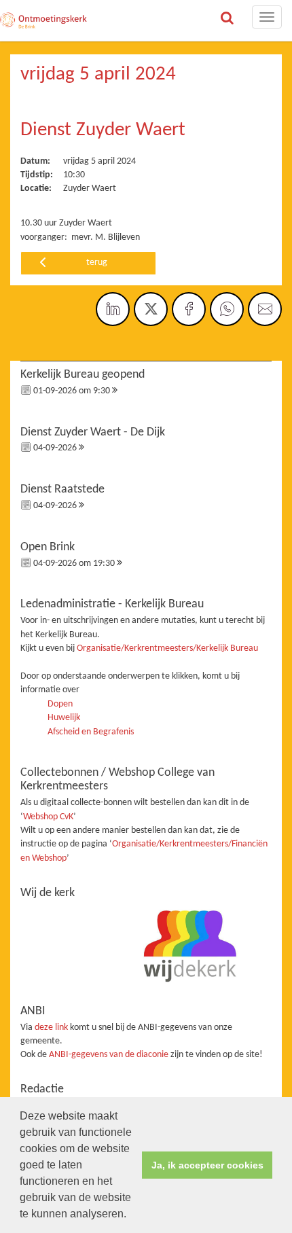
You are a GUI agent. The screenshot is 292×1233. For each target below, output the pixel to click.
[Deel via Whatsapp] (227, 309)
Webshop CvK (48, 817)
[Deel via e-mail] (265, 309)
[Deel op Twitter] (151, 309)
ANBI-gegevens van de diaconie (109, 1055)
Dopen (60, 704)
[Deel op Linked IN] (113, 309)
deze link (51, 1027)
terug (96, 262)
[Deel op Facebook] (189, 309)
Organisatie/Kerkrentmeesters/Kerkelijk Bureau (167, 648)
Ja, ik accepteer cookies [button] (207, 1165)
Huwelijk (64, 718)
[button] (131, 1215)
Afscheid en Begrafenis (91, 732)
